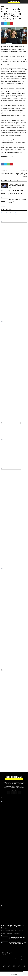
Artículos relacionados (6, 180)
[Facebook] (8, 792)
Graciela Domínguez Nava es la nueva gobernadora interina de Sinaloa (16, 185)
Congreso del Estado (11, 156)
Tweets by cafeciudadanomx (7, 797)
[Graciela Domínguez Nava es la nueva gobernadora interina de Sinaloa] (4, 185)
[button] (26, 2)
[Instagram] (12, 792)
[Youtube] (19, 792)
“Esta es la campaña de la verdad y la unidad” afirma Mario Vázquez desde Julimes (21, 174)
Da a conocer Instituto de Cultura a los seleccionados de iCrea (7, 173)
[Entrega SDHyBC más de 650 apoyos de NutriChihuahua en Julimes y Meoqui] (4, 192)
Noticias (6, 4)
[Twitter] (15, 792)
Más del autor (17, 180)
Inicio (2, 4)
